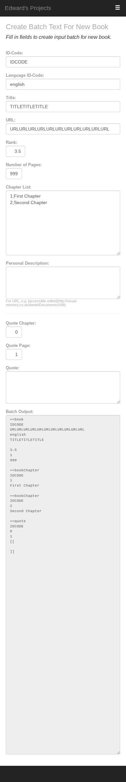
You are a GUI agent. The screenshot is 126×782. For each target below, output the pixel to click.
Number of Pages (23, 164)
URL (10, 120)
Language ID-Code (24, 75)
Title (10, 97)
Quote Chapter (20, 323)
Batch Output (19, 411)
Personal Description (27, 263)
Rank (11, 142)
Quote (12, 367)
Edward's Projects (28, 8)
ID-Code (14, 53)
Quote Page (17, 345)
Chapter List (18, 187)
